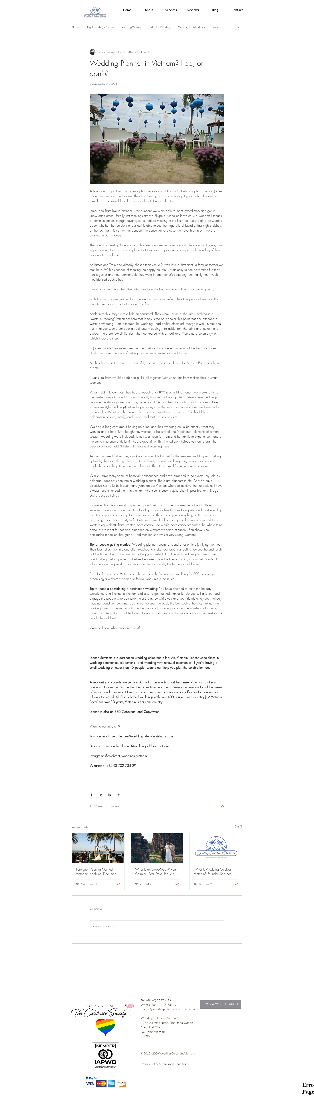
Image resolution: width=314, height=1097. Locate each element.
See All (238, 826)
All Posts (76, 27)
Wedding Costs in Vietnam (192, 27)
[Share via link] (118, 795)
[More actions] (222, 52)
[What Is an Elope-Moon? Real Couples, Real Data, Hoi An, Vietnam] (157, 848)
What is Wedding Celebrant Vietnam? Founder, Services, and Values (213, 871)
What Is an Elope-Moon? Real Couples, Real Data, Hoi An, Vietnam (156, 871)
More (216, 27)
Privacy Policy (149, 1064)
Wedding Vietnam (131, 27)
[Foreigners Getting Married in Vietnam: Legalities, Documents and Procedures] (98, 848)
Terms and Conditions (175, 1064)
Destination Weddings (159, 27)
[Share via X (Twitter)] (100, 795)
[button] (237, 27)
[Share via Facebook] (91, 795)
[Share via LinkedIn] (109, 795)
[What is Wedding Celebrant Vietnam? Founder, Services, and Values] (216, 848)
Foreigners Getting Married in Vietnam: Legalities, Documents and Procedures (97, 871)
